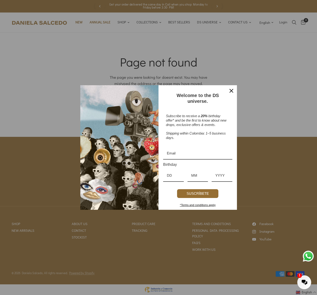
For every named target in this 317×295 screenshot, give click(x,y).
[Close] (231, 90)
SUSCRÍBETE (198, 193)
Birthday (170, 164)
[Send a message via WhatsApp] (308, 256)
